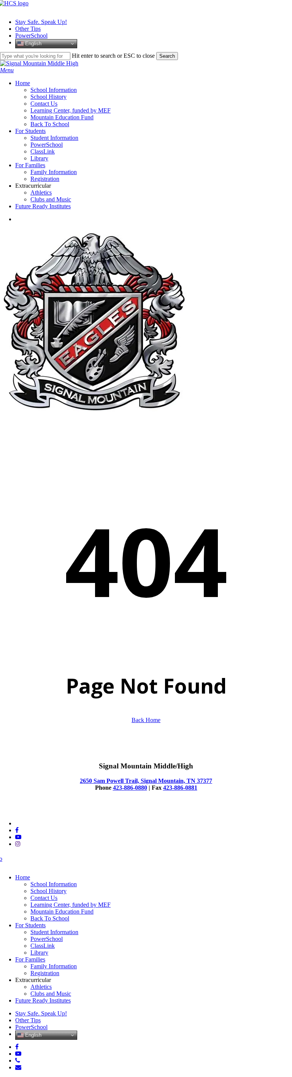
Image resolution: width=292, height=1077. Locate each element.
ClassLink (42, 945)
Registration (44, 973)
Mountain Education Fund (62, 911)
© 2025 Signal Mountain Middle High (46, 810)
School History (48, 891)
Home (22, 877)
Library (39, 952)
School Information (53, 884)
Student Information (54, 932)
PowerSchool (46, 939)
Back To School (49, 918)
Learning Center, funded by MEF (70, 904)
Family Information (53, 966)
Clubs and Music (50, 993)
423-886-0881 (180, 787)
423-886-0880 (130, 787)
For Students (30, 925)
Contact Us (43, 898)
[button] (7, 70)
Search (167, 56)
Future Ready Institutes (43, 1000)
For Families (30, 959)
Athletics (41, 987)
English (32, 43)
